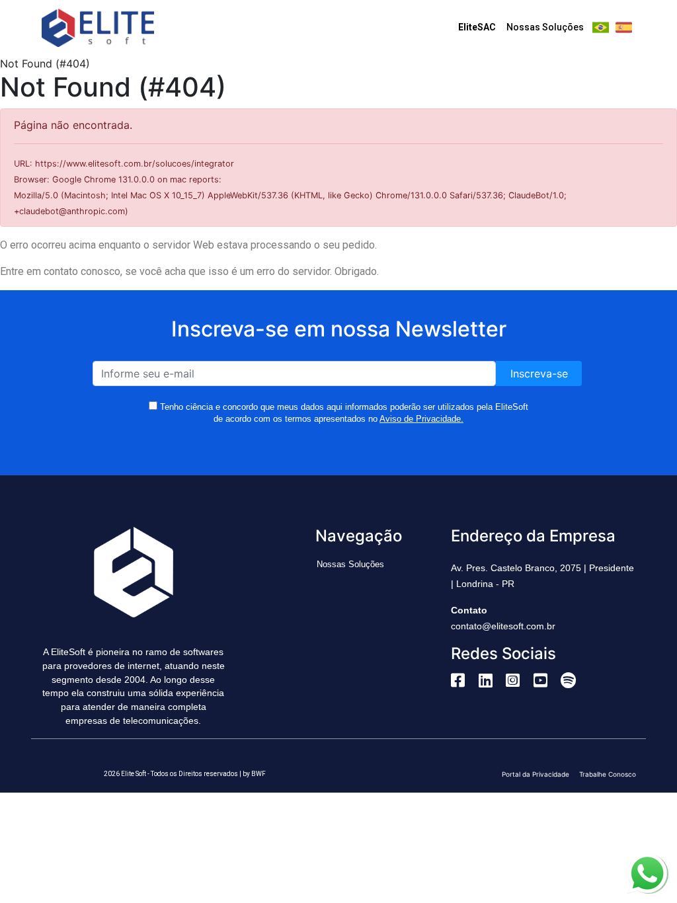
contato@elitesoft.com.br (503, 626)
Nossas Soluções (545, 27)
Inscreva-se (539, 373)
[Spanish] (623, 27)
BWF (258, 773)
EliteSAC (477, 27)
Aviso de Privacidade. (421, 419)
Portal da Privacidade (535, 774)
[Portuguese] (600, 27)
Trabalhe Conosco (607, 774)
